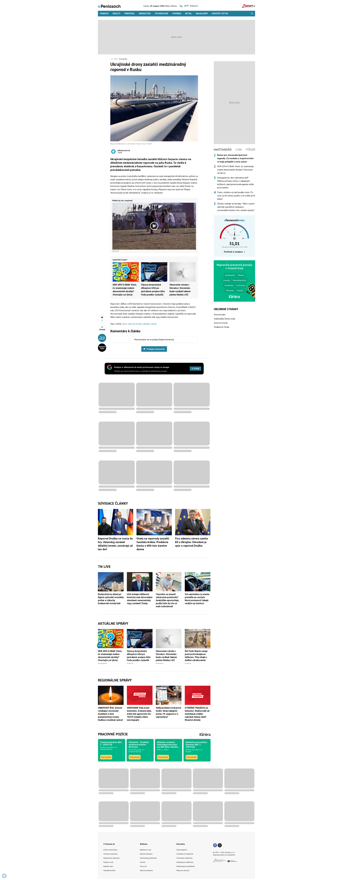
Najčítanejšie (223, 149)
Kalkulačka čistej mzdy (224, 318)
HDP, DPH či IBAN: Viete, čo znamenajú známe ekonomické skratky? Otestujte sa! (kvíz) (110, 656)
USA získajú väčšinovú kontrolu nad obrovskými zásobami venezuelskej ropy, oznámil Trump (139, 599)
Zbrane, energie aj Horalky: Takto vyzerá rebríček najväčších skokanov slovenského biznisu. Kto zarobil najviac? (236, 207)
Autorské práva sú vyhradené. (224, 855)
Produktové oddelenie (184, 854)
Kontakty (180, 844)
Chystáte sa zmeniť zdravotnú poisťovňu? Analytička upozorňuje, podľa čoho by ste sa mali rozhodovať (167, 600)
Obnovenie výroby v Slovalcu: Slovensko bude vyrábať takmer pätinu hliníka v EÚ (166, 656)
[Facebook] (215, 845)
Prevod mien (219, 314)
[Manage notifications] (4, 876)
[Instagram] (220, 845)
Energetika (145, 13)
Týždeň (250, 149)
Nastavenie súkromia (111, 858)
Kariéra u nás (108, 862)
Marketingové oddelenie (185, 866)
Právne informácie (110, 850)
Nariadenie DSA (109, 870)
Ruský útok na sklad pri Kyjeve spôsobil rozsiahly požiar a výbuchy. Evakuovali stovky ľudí (111, 599)
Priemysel (129, 13)
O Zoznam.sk (109, 844)
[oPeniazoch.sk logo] (109, 6)
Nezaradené (102, 663)
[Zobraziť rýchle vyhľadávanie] (252, 13)
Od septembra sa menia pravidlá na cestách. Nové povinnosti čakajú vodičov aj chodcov (197, 599)
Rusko (139, 323)
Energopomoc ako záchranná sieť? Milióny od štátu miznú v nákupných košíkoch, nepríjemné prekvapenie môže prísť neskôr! (235, 182)
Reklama (143, 844)
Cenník (142, 862)
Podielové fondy (221, 327)
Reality (116, 13)
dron (124, 323)
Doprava (176, 13)
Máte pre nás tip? (182, 870)
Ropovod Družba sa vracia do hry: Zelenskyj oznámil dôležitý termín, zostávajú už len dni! (115, 544)
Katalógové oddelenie (184, 862)
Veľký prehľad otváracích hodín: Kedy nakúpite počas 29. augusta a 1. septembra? (168, 712)
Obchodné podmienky (148, 858)
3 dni (238, 149)
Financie (104, 13)
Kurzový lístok (220, 13)
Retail (188, 13)
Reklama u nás (145, 850)
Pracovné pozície (113, 734)
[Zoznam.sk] (220, 861)
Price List (143, 866)
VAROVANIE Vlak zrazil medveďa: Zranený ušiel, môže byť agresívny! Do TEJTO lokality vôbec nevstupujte (139, 713)
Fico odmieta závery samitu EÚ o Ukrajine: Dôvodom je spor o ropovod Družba (191, 542)
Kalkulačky (202, 13)
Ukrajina (146, 323)
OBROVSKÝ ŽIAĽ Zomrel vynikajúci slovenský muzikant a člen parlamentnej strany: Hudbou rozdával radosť (110, 713)
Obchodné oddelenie (184, 858)
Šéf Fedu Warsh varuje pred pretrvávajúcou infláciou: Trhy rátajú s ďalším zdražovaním (196, 656)
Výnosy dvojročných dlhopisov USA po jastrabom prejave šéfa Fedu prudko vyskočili (138, 656)
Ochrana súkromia (110, 854)
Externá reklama (146, 854)
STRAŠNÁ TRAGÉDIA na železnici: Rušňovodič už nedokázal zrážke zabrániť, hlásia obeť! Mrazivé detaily (197, 713)
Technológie (161, 13)
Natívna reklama (146, 870)
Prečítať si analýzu (233, 251)
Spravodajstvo (181, 850)
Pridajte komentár (156, 349)
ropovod (131, 323)
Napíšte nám (108, 866)
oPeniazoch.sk (123, 150)
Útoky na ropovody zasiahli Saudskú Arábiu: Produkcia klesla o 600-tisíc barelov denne (153, 544)
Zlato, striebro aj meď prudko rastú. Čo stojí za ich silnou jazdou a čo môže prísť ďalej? (236, 195)
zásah (154, 323)
